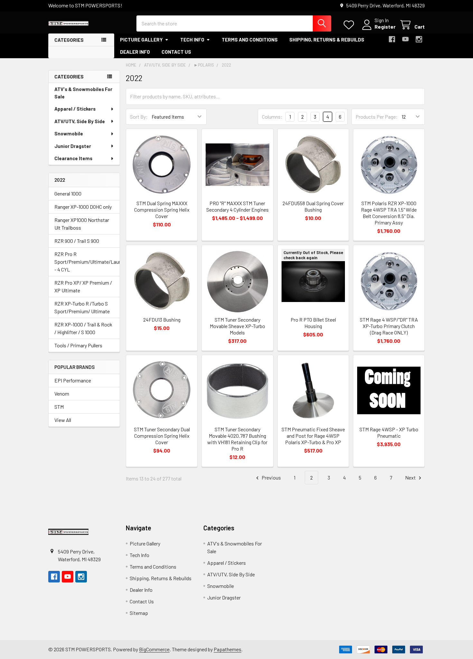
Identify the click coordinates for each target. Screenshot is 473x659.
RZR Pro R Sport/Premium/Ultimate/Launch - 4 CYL (84, 261)
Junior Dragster (72, 146)
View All (62, 420)
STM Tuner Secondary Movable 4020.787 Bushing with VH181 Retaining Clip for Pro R (237, 439)
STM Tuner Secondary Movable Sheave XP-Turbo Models (237, 325)
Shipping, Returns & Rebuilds (326, 39)
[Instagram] (419, 39)
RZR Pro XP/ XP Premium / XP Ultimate (83, 286)
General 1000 (67, 193)
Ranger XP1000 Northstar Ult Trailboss (81, 224)
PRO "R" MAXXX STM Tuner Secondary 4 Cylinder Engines (237, 206)
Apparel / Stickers (75, 109)
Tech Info (192, 39)
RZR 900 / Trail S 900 (76, 241)
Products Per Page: (377, 117)
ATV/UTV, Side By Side (79, 121)
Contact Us (176, 52)
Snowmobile (68, 133)
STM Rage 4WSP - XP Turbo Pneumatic (388, 432)
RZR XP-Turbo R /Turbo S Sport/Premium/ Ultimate (82, 307)
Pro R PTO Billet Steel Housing (313, 322)
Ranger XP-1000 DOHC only (83, 207)
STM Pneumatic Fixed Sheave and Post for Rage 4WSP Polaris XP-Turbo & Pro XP (313, 435)
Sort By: (139, 117)
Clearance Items (73, 158)
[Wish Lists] (350, 25)
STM (59, 407)
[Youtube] (405, 39)
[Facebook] (392, 39)
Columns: (272, 117)
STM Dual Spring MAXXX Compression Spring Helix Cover (162, 209)
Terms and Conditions (250, 39)
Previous (271, 477)
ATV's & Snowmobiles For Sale (83, 92)
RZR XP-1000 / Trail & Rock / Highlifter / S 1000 (83, 328)
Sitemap (139, 613)
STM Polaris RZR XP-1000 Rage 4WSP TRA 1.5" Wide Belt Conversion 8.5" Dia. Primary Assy (389, 212)
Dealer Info (135, 52)
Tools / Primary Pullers (78, 345)
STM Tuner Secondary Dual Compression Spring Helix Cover (162, 435)
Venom (61, 393)
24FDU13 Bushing (162, 319)
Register (385, 26)
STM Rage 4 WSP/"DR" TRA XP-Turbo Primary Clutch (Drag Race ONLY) (389, 325)
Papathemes (227, 649)
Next (411, 477)
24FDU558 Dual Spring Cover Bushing (313, 206)
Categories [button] (69, 40)
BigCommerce (154, 649)
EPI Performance (72, 380)
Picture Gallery (141, 39)
